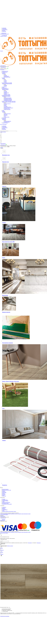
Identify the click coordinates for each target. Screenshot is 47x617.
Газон (3, 110)
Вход (1, 124)
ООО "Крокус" (4, 514)
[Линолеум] (16, 184)
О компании (4, 507)
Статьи (3, 501)
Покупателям (4, 28)
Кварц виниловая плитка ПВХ (7, 82)
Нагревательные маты (7, 121)
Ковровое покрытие (5, 88)
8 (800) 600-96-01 (3, 65)
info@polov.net (2, 520)
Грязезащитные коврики (8, 98)
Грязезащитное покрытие (8, 99)
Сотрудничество (4, 29)
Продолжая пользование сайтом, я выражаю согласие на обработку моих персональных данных (15, 513)
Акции (3, 510)
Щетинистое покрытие (7, 97)
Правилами (39, 542)
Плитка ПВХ (4, 492)
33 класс (5, 81)
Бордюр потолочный (7, 113)
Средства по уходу (7, 108)
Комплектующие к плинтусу (8, 107)
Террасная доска (5, 161)
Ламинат (3, 77)
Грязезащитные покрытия (6, 95)
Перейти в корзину (10, 545)
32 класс (5, 80)
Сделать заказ (3, 543)
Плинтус (5, 104)
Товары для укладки (7, 109)
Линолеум (3, 72)
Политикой (30, 542)
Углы (5, 116)
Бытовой (5, 75)
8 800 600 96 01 (2, 516)
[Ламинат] (18, 220)
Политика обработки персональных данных (9, 511)
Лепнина (3, 111)
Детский (5, 93)
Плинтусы (5, 115)
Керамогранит (4, 87)
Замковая (5, 85)
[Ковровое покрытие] (9, 310)
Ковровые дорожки (7, 94)
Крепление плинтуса (7, 103)
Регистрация (4, 124)
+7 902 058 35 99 (3, 67)
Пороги (5, 105)
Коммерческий (6, 76)
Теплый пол (4, 118)
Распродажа (4, 31)
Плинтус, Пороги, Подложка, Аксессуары (8, 101)
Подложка (5, 106)
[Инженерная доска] (4, 153)
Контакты (3, 30)
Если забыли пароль (5, 503)
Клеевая (5, 86)
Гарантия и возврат (5, 500)
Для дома (5, 91)
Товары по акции (5, 122)
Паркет (3, 257)
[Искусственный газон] (15, 406)
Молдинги (5, 114)
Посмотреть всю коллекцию (4, 616)
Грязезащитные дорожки (8, 100)
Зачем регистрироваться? (6, 502)
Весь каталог (2, 69)
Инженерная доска (5, 71)
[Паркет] (10, 255)
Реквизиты (4, 508)
